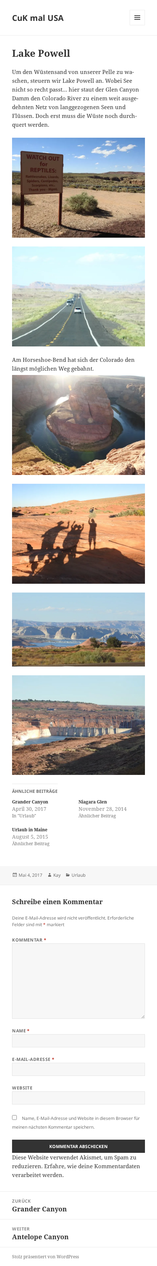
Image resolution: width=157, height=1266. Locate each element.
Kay (57, 875)
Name (21, 1031)
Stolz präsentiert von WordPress (45, 1257)
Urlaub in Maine (29, 830)
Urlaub (78, 875)
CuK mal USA (38, 17)
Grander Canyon (30, 802)
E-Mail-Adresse (33, 1059)
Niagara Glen (92, 802)
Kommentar (29, 940)
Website (22, 1088)
